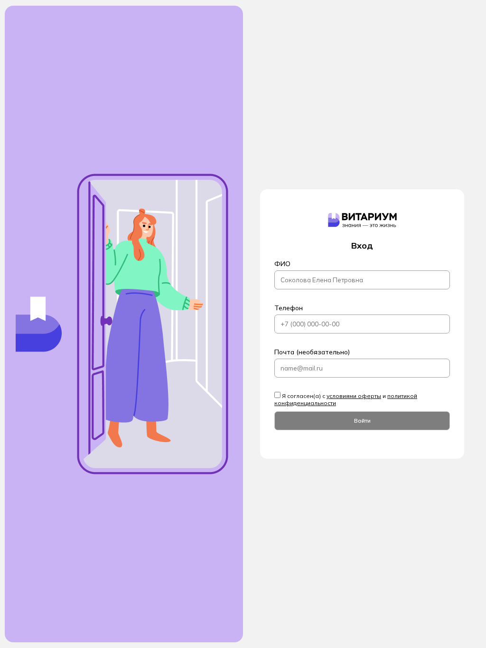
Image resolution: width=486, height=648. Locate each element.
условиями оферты (354, 395)
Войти (362, 420)
